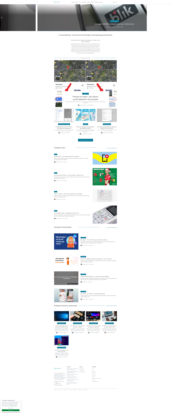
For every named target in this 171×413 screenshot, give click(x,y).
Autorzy (81, 366)
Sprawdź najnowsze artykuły (85, 140)
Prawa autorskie (60, 389)
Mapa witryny (85, 389)
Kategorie (94, 366)
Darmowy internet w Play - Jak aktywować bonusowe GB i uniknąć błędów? (72, 383)
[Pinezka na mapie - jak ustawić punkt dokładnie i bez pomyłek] (85, 83)
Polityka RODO (75, 389)
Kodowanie (85, 93)
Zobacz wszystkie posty (112, 148)
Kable (93, 370)
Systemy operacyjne (90, 2)
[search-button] (113, 2)
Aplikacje (100, 2)
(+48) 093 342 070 (58, 383)
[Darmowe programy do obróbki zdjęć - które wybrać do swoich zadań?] (85, 17)
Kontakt (71, 389)
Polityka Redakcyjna (80, 389)
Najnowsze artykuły (74, 2)
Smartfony (96, 2)
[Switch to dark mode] (116, 2)
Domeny (93, 373)
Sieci (80, 2)
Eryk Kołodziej (81, 368)
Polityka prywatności (66, 389)
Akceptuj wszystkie (10, 410)
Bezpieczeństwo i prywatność (64, 124)
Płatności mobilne (107, 124)
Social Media (84, 2)
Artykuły (68, 366)
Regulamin (55, 389)
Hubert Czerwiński (82, 370)
